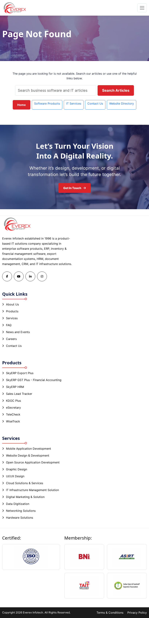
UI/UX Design (15, 476)
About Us (12, 304)
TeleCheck (13, 414)
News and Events (18, 332)
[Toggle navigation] (142, 7)
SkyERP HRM (15, 387)
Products (12, 311)
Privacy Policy (137, 612)
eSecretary (13, 407)
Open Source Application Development (33, 462)
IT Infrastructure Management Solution (32, 490)
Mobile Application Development (28, 448)
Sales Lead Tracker (19, 394)
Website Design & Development (27, 455)
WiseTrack (13, 421)
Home (21, 105)
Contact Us (95, 103)
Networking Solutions (21, 510)
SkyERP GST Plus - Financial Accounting (33, 380)
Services (12, 318)
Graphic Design (16, 469)
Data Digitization (17, 504)
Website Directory (121, 103)
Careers (11, 339)
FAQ (8, 325)
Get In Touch (72, 188)
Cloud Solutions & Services (24, 483)
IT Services (73, 103)
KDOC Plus (13, 400)
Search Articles (115, 90)
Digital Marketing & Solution (25, 497)
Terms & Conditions (109, 612)
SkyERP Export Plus (19, 373)
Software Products (47, 103)
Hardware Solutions (19, 517)
